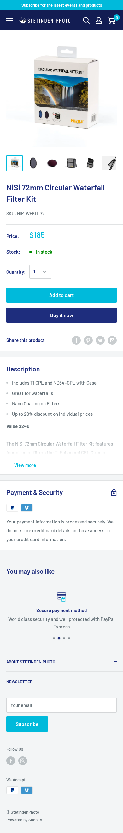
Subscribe (27, 724)
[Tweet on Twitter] (100, 340)
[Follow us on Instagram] (22, 760)
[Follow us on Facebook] (10, 760)
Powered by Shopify (24, 819)
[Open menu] (9, 20)
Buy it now (61, 315)
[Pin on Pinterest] (88, 340)
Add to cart (61, 295)
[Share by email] (112, 340)
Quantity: (16, 272)
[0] (111, 20)
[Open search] (86, 20)
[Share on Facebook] (76, 340)
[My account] (99, 20)
